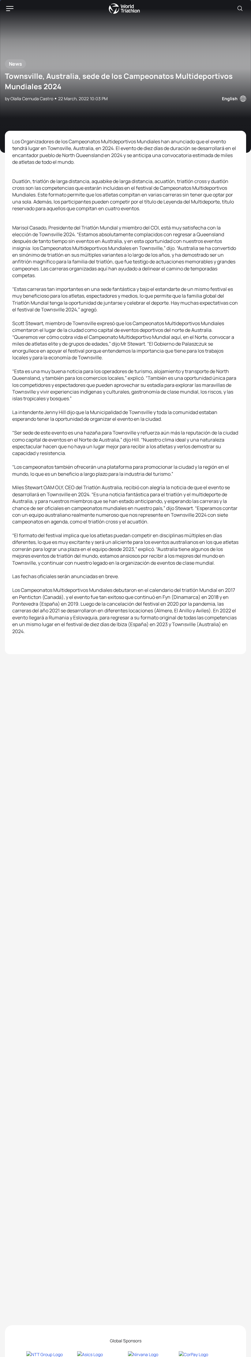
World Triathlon (124, 8)
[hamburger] (10, 8)
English (230, 98)
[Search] (240, 8)
